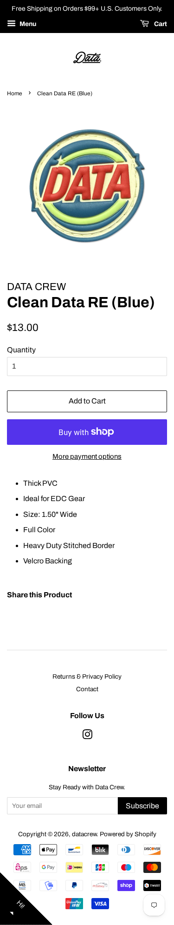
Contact (87, 689)
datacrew (84, 834)
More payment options (87, 456)
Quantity (21, 350)
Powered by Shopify (128, 834)
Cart (160, 23)
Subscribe (142, 806)
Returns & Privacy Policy (87, 676)
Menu (27, 23)
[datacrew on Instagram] (87, 736)
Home (14, 93)
